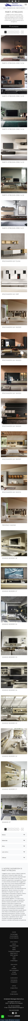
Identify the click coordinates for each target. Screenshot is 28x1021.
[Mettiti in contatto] (12, 1)
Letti (14, 966)
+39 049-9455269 (15, 1006)
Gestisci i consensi (15, 1020)
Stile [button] (3, 846)
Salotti (14, 949)
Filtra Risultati (15, 26)
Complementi (14, 982)
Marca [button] (3, 834)
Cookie (6, 1020)
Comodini (14, 968)
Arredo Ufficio (14, 988)
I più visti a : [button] (5, 852)
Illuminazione (14, 980)
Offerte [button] (4, 857)
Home (4, 8)
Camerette (14, 974)
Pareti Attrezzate (20, 8)
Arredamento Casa (11, 8)
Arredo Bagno (14, 960)
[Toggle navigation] (26, 4)
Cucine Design (14, 934)
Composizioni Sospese (14, 951)
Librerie (14, 944)
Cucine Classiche (14, 938)
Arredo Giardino (14, 994)
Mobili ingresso (14, 955)
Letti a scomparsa (14, 970)
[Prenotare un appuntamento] (9, 1)
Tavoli (14, 957)
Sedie (14, 958)
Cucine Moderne (14, 936)
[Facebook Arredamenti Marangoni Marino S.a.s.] (15, 1)
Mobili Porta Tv (14, 953)
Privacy (2, 1020)
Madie (14, 947)
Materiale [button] (4, 840)
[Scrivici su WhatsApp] (2, 1016)
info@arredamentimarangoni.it (16, 1007)
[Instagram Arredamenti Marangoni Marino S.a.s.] (18, 1)
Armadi (14, 972)
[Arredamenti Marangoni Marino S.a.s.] (14, 4)
